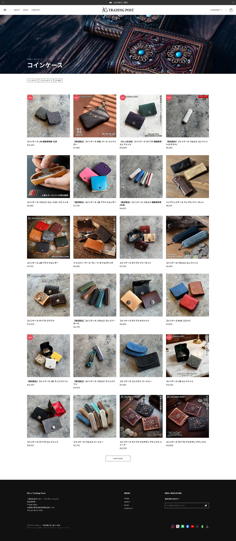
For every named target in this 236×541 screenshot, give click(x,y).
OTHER (58, 80)
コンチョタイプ (46, 80)
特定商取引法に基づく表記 (51, 525)
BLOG (25, 10)
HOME (126, 499)
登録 (206, 505)
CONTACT (36, 10)
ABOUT (17, 10)
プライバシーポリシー (34, 525)
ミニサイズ (32, 80)
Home (29, 59)
